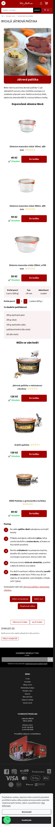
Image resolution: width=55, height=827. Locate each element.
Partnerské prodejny (27, 688)
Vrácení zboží (27, 703)
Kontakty (27, 682)
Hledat (37, 10)
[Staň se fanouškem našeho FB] (6, 771)
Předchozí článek (20, 622)
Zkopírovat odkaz (27, 606)
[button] (7, 820)
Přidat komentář (10, 638)
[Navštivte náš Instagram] (14, 771)
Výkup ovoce (27, 685)
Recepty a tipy (27, 691)
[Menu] (3, 3)
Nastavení (26, 812)
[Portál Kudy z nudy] (38, 771)
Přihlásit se (50, 659)
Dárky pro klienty (27, 700)
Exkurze (27, 694)
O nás (28, 679)
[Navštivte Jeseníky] (24, 771)
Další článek (37, 622)
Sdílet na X (38, 599)
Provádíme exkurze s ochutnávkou (27, 734)
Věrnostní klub (27, 697)
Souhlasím (26, 820)
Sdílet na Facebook (20, 599)
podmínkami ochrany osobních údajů (36, 664)
